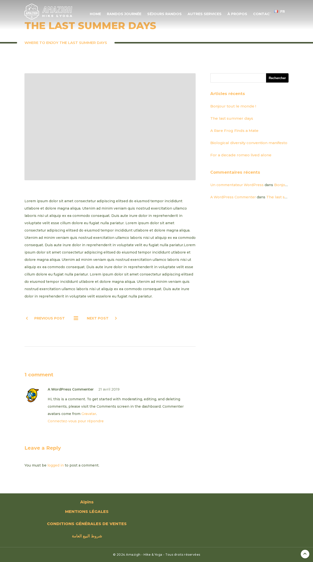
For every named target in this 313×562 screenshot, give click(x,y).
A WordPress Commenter (233, 197)
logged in (55, 465)
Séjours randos (164, 14)
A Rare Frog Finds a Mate (234, 130)
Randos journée (124, 14)
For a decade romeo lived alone (240, 155)
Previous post (49, 318)
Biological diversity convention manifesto (248, 142)
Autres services (205, 14)
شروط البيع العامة (87, 536)
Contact (262, 14)
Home (95, 14)
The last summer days (231, 118)
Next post (98, 318)
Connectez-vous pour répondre (76, 421)
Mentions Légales (87, 511)
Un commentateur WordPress (237, 185)
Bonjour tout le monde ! (233, 106)
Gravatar (88, 414)
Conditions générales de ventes (87, 523)
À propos (237, 14)
